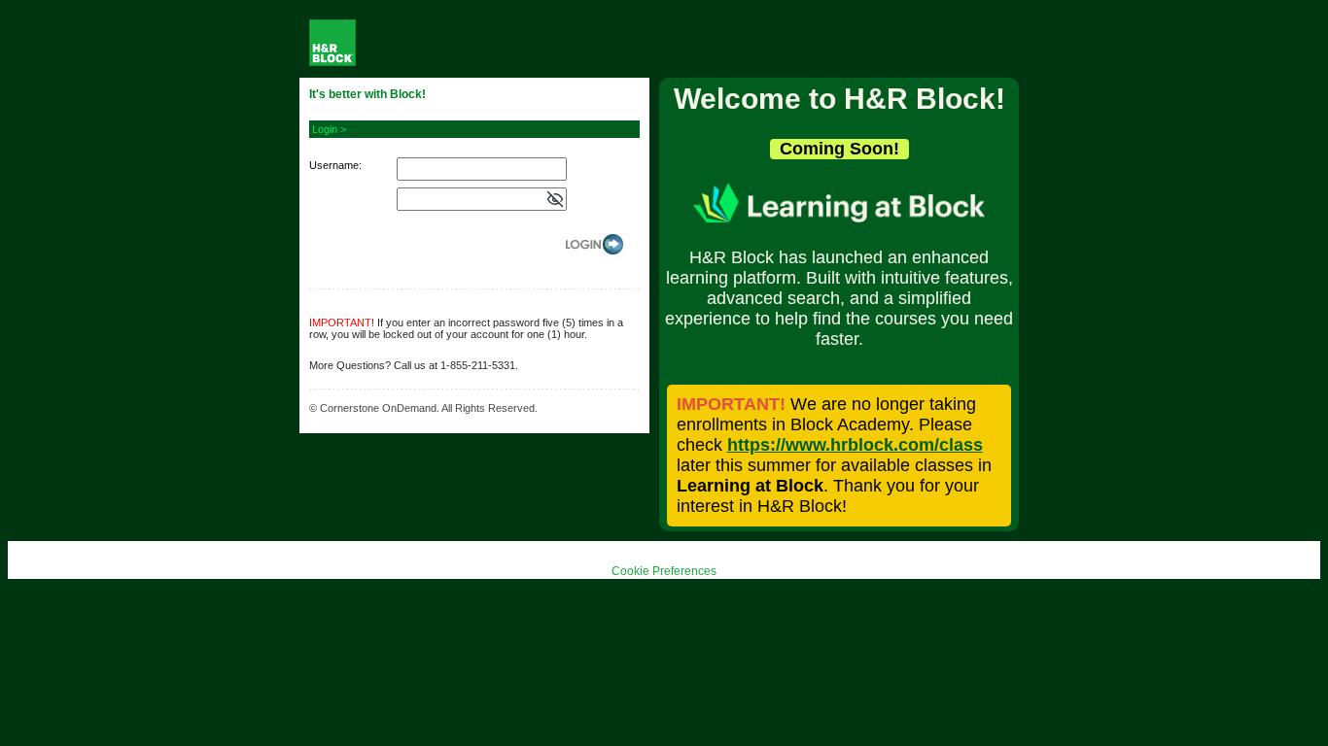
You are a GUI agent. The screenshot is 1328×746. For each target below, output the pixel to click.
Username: (335, 165)
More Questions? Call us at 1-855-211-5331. (413, 365)
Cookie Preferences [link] (664, 571)
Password (333, 195)
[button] (555, 200)
